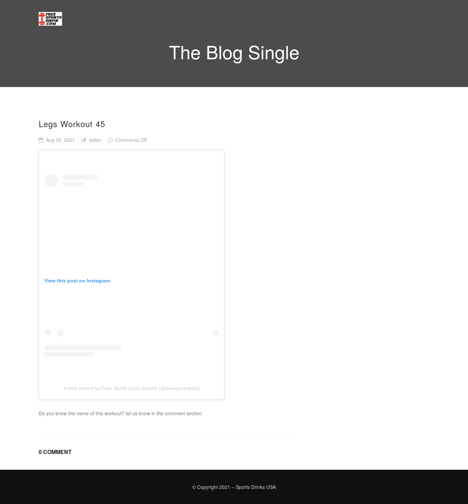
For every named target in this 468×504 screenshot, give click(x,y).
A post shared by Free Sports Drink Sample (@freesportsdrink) (132, 388)
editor (95, 139)
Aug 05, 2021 (60, 139)
